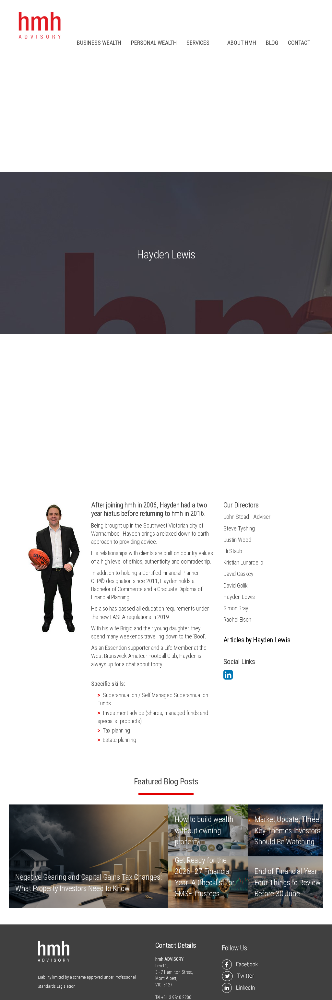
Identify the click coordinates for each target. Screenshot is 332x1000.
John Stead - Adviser (246, 516)
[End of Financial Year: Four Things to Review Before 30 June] (288, 882)
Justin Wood (237, 539)
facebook (241, 964)
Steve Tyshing (239, 528)
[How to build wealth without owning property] (208, 830)
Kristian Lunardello (243, 562)
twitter (241, 976)
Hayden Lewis (239, 596)
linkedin (241, 988)
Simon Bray (235, 608)
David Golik (235, 585)
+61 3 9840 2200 (176, 997)
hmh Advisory (39, 26)
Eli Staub (232, 551)
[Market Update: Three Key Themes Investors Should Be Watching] (288, 830)
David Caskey (238, 573)
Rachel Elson (237, 619)
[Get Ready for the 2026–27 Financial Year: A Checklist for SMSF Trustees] (208, 882)
